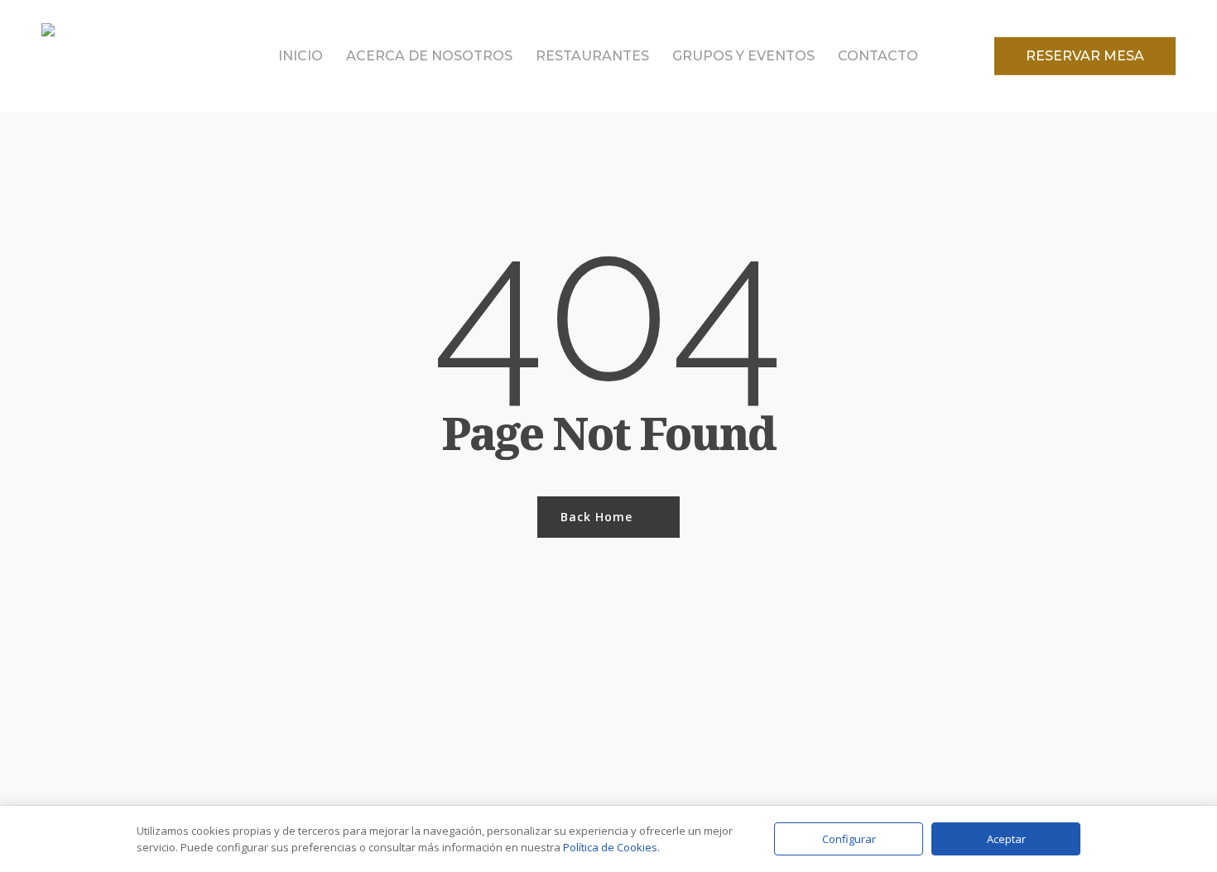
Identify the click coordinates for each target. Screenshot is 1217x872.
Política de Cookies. (611, 847)
